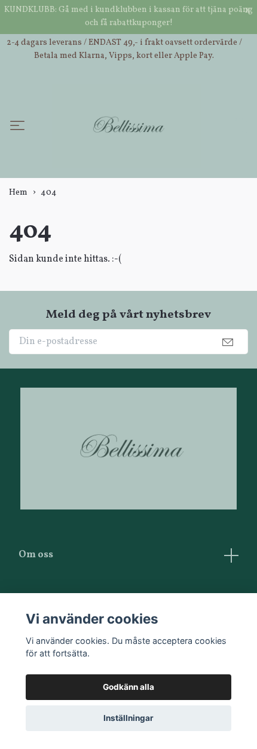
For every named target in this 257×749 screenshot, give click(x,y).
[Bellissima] (138, 145)
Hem (18, 245)
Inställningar (128, 718)
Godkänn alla (128, 687)
